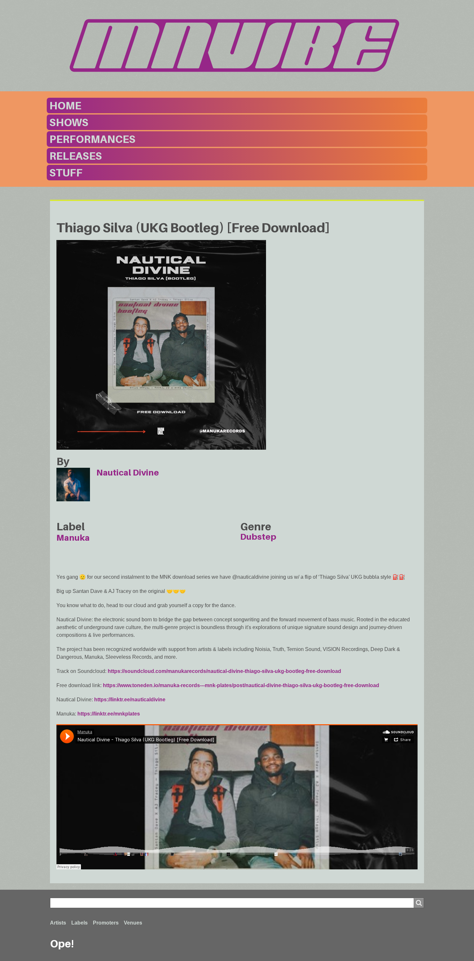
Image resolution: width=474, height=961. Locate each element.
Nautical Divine (127, 472)
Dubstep (258, 537)
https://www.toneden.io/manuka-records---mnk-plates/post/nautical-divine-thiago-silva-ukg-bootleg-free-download (241, 685)
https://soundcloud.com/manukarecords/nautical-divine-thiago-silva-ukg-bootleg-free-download (224, 671)
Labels (79, 923)
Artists (58, 923)
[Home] (237, 45)
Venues (133, 923)
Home (65, 105)
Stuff (66, 172)
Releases (75, 156)
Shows (68, 122)
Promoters (106, 923)
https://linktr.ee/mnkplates (108, 713)
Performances (92, 139)
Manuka (73, 538)
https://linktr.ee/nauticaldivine (129, 699)
